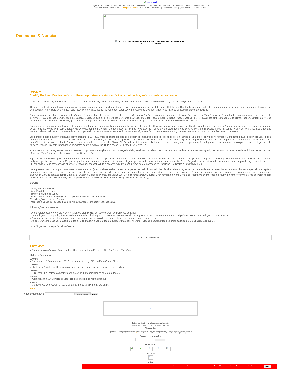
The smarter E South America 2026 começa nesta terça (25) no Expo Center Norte (74, 260)
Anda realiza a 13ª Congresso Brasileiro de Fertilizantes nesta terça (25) (68, 278)
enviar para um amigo (154, 237)
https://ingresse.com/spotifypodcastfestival (94, 202)
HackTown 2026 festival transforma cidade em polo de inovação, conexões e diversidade (77, 266)
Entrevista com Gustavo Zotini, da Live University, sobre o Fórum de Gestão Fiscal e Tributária (80, 250)
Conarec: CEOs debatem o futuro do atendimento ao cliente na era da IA (69, 283)
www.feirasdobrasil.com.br (158, 323)
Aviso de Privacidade (251, 367)
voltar (140, 237)
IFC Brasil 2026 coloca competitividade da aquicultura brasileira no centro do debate (75, 272)
